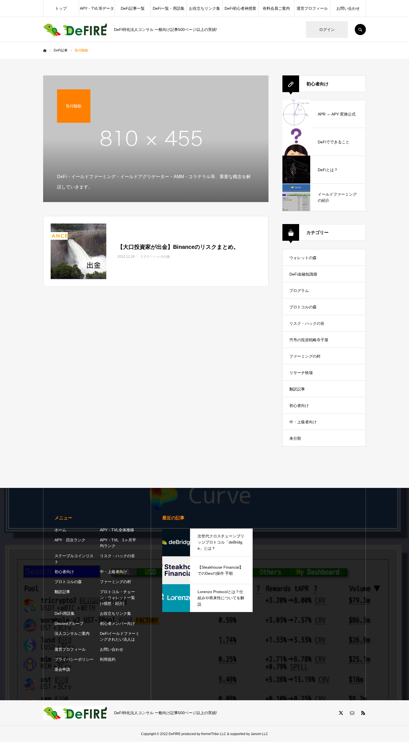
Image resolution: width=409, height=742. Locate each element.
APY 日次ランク (70, 540)
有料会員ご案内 (276, 8)
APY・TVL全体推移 (117, 530)
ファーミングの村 (305, 356)
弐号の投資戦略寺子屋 (308, 340)
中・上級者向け (303, 422)
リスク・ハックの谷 (306, 323)
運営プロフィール (312, 8)
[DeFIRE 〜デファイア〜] (75, 30)
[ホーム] (44, 51)
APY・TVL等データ (97, 8)
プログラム (299, 290)
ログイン (327, 29)
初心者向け (299, 405)
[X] (341, 713)
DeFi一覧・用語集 (168, 8)
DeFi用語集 (65, 613)
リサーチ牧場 (301, 372)
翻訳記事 (297, 389)
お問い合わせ (348, 8)
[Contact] (352, 713)
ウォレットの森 (303, 257)
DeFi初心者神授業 (240, 8)
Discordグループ (69, 623)
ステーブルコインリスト (74, 559)
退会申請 (62, 669)
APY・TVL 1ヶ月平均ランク (118, 543)
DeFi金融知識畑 (303, 274)
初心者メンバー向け (117, 623)
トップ (61, 8)
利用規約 (107, 659)
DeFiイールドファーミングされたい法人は (119, 636)
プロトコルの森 (303, 307)
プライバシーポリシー (74, 659)
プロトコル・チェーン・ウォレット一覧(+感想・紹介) (117, 597)
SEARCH (360, 29)
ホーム (60, 530)
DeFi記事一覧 (133, 8)
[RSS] (363, 713)
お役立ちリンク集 (204, 8)
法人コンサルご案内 (72, 633)
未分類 (295, 438)
